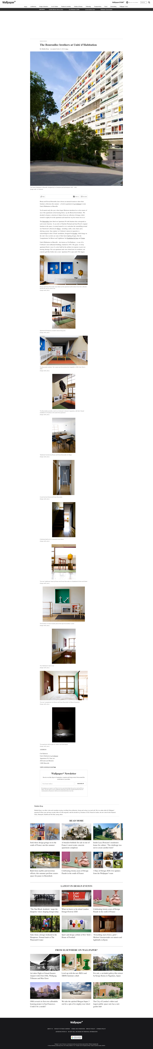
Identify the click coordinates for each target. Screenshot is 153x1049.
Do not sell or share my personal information (82, 1031)
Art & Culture (54, 6)
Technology (88, 6)
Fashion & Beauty (78, 6)
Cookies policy (101, 1029)
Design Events (43, 41)
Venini (83, 238)
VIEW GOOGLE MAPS (47, 767)
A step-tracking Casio (90, 9)
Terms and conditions (78, 1029)
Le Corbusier (77, 204)
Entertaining (113, 6)
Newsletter (85, 196)
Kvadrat (75, 233)
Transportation (97, 6)
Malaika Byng (45, 49)
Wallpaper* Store (124, 6)
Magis (59, 229)
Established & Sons (72, 238)
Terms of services (59, 788)
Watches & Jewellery (66, 6)
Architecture (33, 6)
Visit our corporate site (93, 1044)
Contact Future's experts (62, 1029)
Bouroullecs (45, 221)
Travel (105, 6)
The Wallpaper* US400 (74, 9)
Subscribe (143, 2)
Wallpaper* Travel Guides (106, 9)
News (67, 49)
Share (43, 196)
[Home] (25, 6)
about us (50, 1029)
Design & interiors (43, 6)
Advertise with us (61, 1031)
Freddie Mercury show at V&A (56, 9)
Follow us (77, 196)
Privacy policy (90, 1029)
